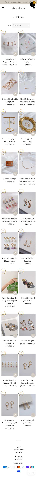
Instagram (19, 459)
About (18, 447)
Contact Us (18, 452)
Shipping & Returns (18, 449)
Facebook (19, 456)
